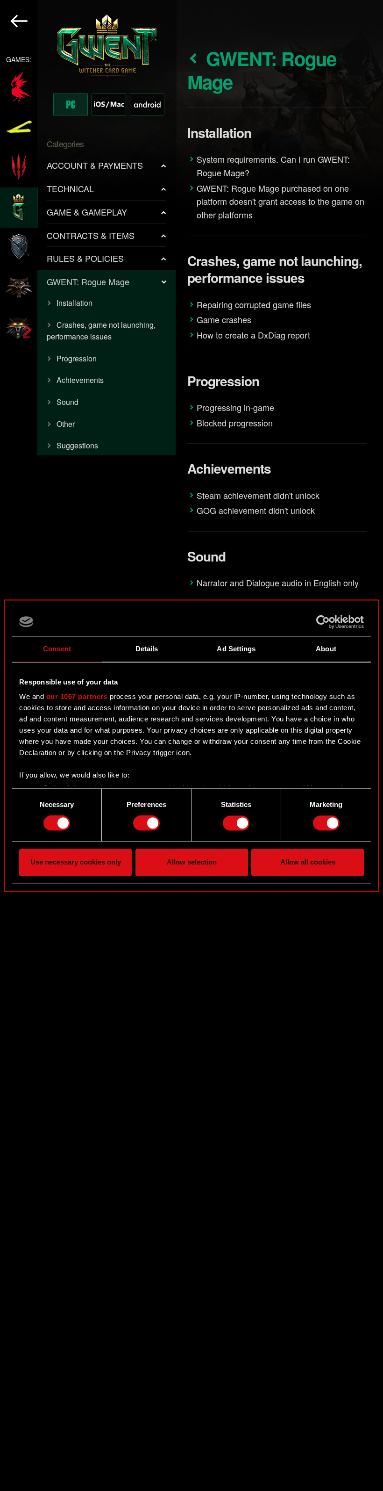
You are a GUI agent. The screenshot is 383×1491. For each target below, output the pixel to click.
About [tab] (326, 649)
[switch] (146, 823)
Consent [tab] (57, 649)
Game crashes (224, 319)
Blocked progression (235, 423)
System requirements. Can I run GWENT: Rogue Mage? (273, 166)
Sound (67, 401)
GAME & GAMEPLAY (87, 212)
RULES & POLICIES (85, 258)
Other (66, 423)
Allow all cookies (307, 862)
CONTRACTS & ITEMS (91, 235)
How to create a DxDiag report (253, 335)
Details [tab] (146, 649)
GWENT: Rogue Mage (88, 281)
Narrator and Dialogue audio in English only (278, 582)
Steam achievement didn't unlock (258, 495)
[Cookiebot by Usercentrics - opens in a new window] (323, 622)
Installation (74, 302)
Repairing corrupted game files (254, 304)
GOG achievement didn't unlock (256, 510)
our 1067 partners (77, 696)
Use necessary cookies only (75, 862)
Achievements (80, 380)
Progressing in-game (235, 407)
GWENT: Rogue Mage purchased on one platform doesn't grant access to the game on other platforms (280, 201)
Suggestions (77, 445)
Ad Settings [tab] (236, 649)
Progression (77, 358)
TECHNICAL (70, 188)
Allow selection (192, 862)
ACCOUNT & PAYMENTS (95, 165)
